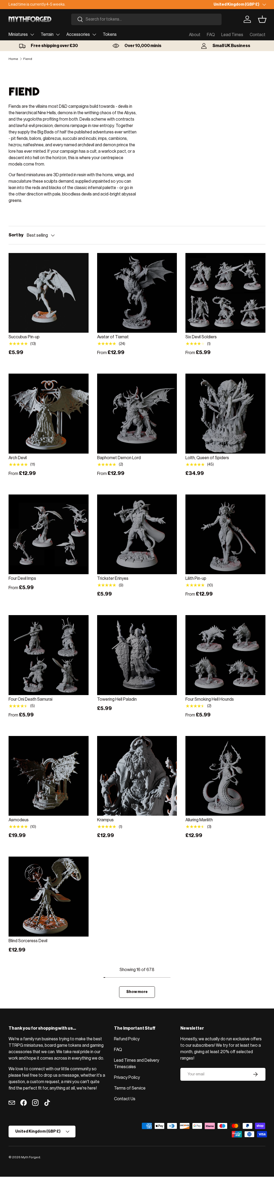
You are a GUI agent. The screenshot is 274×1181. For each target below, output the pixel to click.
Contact (257, 35)
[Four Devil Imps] (49, 534)
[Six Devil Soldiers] (225, 293)
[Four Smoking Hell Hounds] (225, 655)
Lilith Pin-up (195, 578)
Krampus (105, 820)
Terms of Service (130, 1088)
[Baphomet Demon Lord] (137, 414)
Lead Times (232, 35)
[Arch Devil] (49, 414)
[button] (262, 19)
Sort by (16, 235)
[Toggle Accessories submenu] (94, 34)
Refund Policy (127, 1039)
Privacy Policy (127, 1077)
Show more (137, 992)
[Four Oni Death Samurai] (49, 655)
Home (13, 58)
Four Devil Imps (22, 578)
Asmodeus (19, 820)
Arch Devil (18, 458)
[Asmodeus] (49, 776)
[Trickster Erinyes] (137, 534)
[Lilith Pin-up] (225, 534)
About (194, 35)
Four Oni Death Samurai (30, 699)
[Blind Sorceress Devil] (49, 897)
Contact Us (124, 1099)
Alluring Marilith (199, 820)
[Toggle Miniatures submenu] (32, 34)
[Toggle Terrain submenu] (58, 34)
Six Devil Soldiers (201, 337)
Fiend (27, 58)
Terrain (47, 34)
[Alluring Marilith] (225, 776)
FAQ (211, 35)
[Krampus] (137, 776)
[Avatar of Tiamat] (137, 293)
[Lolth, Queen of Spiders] (225, 414)
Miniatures (18, 34)
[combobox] (146, 19)
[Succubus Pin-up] (49, 293)
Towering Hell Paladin (117, 699)
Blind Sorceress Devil (28, 941)
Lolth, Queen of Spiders (207, 458)
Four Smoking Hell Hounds (209, 699)
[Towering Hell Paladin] (137, 655)
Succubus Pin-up (24, 337)
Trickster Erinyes (112, 578)
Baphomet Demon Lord (119, 458)
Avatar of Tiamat (113, 337)
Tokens (110, 34)
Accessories (78, 34)
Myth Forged (30, 1157)
